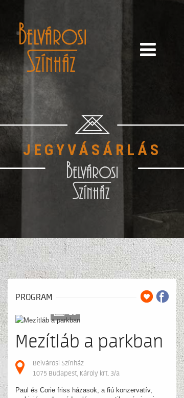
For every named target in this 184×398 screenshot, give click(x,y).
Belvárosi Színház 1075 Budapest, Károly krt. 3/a (76, 368)
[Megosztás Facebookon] (162, 296)
